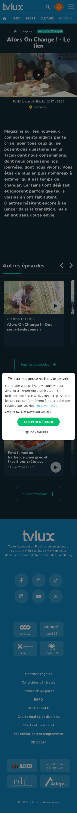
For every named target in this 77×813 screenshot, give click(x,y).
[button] (38, 412)
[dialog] (38, 406)
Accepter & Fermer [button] (38, 422)
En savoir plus (46, 406)
